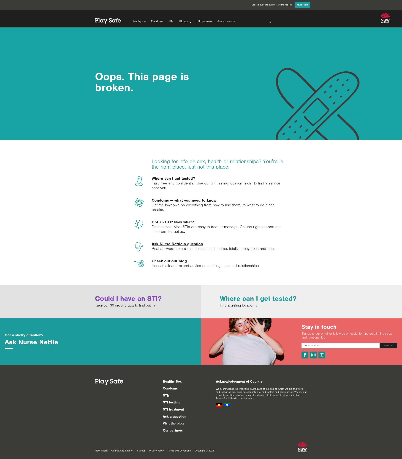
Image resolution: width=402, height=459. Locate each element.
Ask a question (226, 21)
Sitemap (141, 450)
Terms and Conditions (179, 450)
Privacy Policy (156, 450)
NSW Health (101, 450)
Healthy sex (139, 21)
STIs (170, 21)
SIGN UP (388, 345)
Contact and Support (122, 450)
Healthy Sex (172, 381)
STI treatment (204, 21)
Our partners (173, 430)
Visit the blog (173, 423)
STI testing (184, 21)
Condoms (157, 21)
